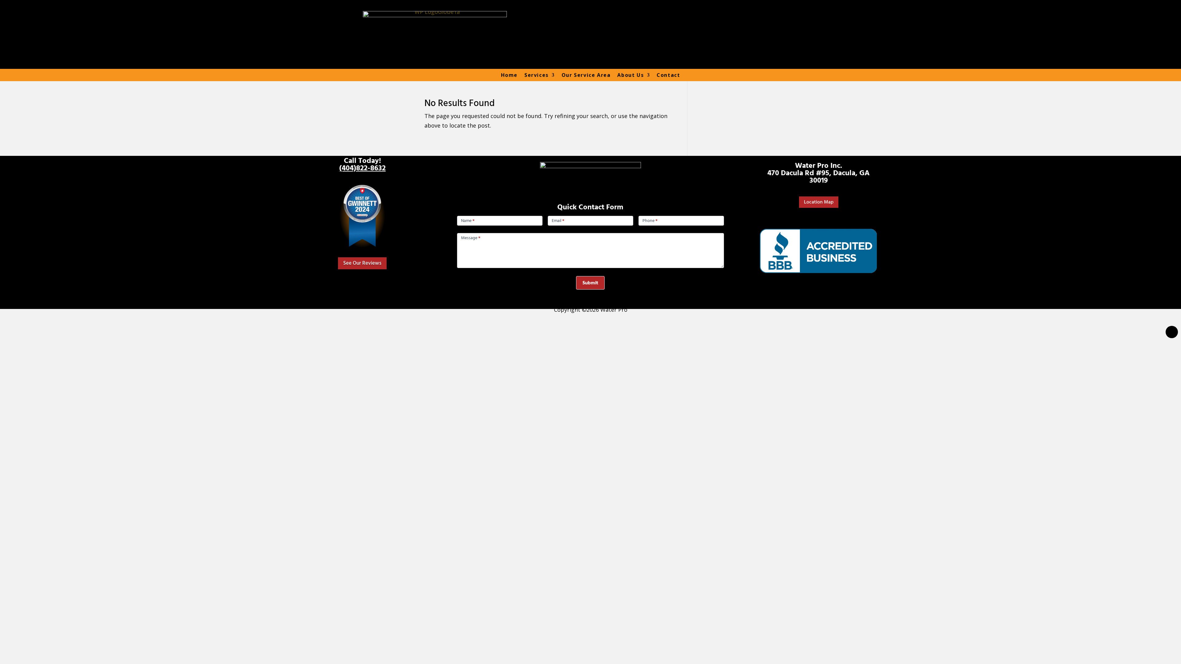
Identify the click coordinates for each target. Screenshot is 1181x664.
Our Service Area (586, 75)
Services (536, 75)
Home (509, 75)
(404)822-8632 (362, 168)
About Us (630, 75)
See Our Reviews (362, 263)
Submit (590, 282)
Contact (668, 75)
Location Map (818, 202)
